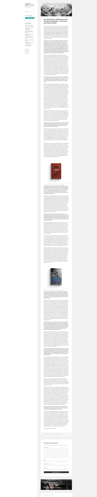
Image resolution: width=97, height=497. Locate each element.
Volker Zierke (27, 52)
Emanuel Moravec (47, 186)
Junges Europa (58, 434)
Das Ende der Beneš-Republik (59, 47)
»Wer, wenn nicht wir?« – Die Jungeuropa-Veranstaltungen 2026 (29, 37)
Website (45, 467)
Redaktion (52, 434)
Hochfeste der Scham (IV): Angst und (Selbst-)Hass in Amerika (29, 31)
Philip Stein (27, 51)
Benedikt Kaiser (28, 53)
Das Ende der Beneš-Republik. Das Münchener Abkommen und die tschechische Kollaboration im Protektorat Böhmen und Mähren (56, 32)
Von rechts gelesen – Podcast (29, 4)
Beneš (53, 407)
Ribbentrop (50, 137)
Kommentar (46, 447)
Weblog (61, 434)
